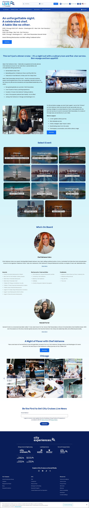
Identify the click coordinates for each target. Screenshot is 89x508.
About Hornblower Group (8, 479)
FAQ (32, 479)
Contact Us (33, 481)
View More (44, 266)
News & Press (34, 483)
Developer (62, 492)
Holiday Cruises (14, 9)
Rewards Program (35, 488)
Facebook (42, 470)
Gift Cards (62, 486)
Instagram (38, 470)
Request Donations (6, 488)
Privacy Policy (63, 483)
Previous (5, 120)
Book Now (7, 42)
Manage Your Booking (36, 486)
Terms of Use (63, 481)
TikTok (46, 470)
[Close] (86, 504)
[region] (44, 505)
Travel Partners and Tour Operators (39, 490)
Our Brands (5, 9)
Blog (3, 486)
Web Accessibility (64, 490)
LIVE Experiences (46, 9)
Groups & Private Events (25, 9)
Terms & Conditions (64, 479)
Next (40, 120)
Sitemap (62, 488)
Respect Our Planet (6, 483)
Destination (37, 9)
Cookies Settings (64, 494)
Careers (4, 481)
